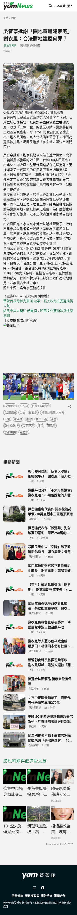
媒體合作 (60, 896)
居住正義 (41, 419)
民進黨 (24, 432)
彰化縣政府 (11, 425)
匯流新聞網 (10, 45)
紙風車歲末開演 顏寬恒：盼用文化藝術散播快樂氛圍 (38, 313)
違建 (40, 425)
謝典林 (18, 419)
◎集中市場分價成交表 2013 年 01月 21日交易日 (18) (14, 791)
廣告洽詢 (46, 896)
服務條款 (17, 896)
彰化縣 (33, 412)
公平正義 (28, 425)
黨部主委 (10, 432)
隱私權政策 (32, 896)
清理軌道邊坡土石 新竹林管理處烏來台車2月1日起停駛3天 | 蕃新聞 (38, 829)
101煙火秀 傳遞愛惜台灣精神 (13, 829)
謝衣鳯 (24, 406)
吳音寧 (45, 406)
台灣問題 (10, 412)
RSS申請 (60, 6)
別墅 (53, 419)
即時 (13, 18)
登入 (70, 6)
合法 (22, 412)
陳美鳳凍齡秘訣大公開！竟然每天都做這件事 (61, 791)
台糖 (35, 406)
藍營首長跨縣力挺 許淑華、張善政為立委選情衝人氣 (38, 303)
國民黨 (51, 425)
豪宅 (29, 419)
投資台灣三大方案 (52, 412)
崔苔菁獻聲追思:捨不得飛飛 (37, 791)
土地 (7, 419)
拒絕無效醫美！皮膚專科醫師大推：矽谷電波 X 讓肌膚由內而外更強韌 (61, 829)
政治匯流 (10, 406)
